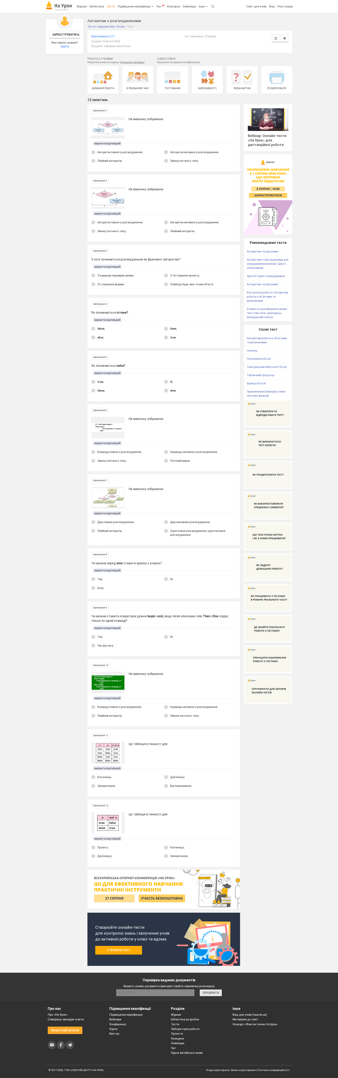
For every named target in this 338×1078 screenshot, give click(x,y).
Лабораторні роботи (185, 1029)
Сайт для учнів (256, 6)
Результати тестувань (132, 62)
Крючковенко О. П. (103, 36)
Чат (160, 6)
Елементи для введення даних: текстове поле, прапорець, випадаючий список (267, 313)
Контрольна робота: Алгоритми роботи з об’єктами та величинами (267, 296)
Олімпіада (189, 6)
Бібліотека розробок (185, 1019)
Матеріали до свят (245, 1019)
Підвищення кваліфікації (135, 6)
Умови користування (243, 1070)
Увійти (64, 46)
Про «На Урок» (57, 1014)
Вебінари (115, 1019)
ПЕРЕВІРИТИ (211, 992)
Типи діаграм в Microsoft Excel (267, 367)
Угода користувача (217, 1070)
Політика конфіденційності (273, 1070)
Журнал (82, 6)
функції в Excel (256, 383)
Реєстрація (285, 6)
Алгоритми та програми (262, 251)
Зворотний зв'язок (65, 1030)
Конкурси (173, 6)
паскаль (252, 350)
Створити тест (118, 950)
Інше (202, 6)
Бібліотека (97, 6)
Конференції (117, 1024)
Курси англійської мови (187, 1053)
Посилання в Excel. (259, 358)
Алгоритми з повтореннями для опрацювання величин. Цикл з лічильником (267, 263)
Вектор (114, 1033)
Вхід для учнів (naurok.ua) (250, 1014)
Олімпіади (177, 1043)
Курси (113, 1029)
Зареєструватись (65, 34)
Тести (111, 6)
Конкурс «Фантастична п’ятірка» (255, 1024)
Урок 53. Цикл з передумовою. (266, 276)
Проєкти (177, 1033)
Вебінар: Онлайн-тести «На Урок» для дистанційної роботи (267, 140)
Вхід (272, 6)
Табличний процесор (260, 375)
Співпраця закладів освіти (66, 1019)
